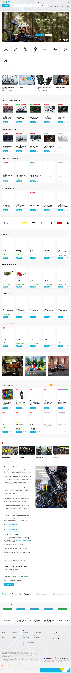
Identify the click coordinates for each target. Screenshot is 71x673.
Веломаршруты (26, 632)
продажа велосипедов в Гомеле (11, 527)
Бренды (3, 639)
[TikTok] (58, 639)
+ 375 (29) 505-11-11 (15, 572)
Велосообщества (26, 634)
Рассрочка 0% (5, 104)
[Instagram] (54, 639)
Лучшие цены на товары (62, 593)
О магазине (15, 632)
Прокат (3, 635)
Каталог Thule (16, 33)
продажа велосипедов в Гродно (12, 529)
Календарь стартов (27, 640)
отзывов (15, 663)
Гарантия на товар (37, 637)
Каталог (3, 632)
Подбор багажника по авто (28, 642)
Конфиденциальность (48, 661)
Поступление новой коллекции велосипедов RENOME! (8, 87)
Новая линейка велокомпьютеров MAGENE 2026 (43, 87)
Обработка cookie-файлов (57, 661)
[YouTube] (56, 639)
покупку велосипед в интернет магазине (21, 540)
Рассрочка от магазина (38, 635)
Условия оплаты (37, 632)
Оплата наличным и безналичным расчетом (61, 660)
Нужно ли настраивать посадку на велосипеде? (59, 86)
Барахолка (25, 635)
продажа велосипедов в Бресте (11, 524)
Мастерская (4, 634)
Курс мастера (26, 637)
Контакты (14, 637)
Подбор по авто (26, 33)
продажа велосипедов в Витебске (12, 526)
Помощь (36, 630)
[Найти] (46, 5)
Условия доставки (37, 634)
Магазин (14, 630)
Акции (3, 637)
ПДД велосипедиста (27, 639)
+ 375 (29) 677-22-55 (25, 572)
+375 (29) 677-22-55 (51, 2)
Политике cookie (47, 670)
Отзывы (14, 635)
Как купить (15, 634)
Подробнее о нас (9, 584)
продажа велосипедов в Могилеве (12, 531)
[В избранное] (10, 122)
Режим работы (4, 654)
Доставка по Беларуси (9, 593)
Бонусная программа (43, 593)
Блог (24, 644)
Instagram (26, 576)
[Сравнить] (12, 122)
